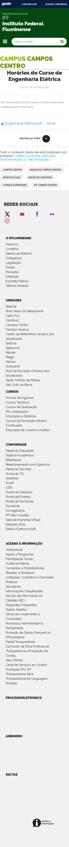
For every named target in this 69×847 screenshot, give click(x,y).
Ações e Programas (20, 554)
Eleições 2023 (15, 524)
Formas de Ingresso (20, 398)
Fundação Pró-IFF (18, 669)
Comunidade (16, 444)
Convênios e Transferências (25, 568)
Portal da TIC (15, 474)
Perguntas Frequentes (21, 605)
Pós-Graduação (17, 411)
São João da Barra (19, 385)
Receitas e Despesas (20, 573)
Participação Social (19, 559)
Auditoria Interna (17, 563)
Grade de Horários (40, 177)
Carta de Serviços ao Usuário (26, 665)
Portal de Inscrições (20, 501)
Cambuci (12, 320)
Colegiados (14, 258)
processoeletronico (24, 698)
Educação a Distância (21, 416)
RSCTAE (12, 774)
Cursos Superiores (14, 185)
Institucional (14, 550)
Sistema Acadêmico (20, 455)
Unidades (13, 300)
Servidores (13, 586)
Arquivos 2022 (12, 177)
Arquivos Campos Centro (45, 169)
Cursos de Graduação (21, 407)
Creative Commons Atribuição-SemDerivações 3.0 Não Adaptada (28, 157)
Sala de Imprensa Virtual (23, 520)
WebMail (12, 478)
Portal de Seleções (19, 492)
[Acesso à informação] (44, 823)
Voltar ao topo (29, 138)
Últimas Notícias (17, 286)
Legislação (13, 263)
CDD (9, 487)
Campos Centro (12, 169)
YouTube (22, 214)
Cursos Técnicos (17, 402)
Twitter (7, 214)
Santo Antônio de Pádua (23, 380)
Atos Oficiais (14, 660)
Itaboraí (11, 343)
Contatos (12, 249)
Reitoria (11, 306)
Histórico (12, 244)
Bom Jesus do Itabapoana (24, 311)
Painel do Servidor (19, 469)
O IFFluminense (18, 238)
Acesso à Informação (24, 543)
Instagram (7, 221)
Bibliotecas (13, 460)
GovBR (6, 4)
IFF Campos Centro (45, 185)
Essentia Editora (17, 281)
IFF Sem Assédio (17, 515)
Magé (10, 357)
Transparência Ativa (20, 674)
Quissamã (13, 366)
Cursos (12, 391)
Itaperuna (12, 348)
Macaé (10, 352)
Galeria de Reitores (19, 253)
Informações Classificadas (24, 591)
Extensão (12, 276)
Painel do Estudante (20, 451)
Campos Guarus (17, 329)
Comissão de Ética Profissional (27, 646)
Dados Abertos (16, 609)
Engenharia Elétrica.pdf (23, 123)
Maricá (10, 362)
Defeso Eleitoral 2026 (21, 529)
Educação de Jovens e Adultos (28, 430)
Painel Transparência (20, 642)
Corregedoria (15, 510)
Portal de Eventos (18, 497)
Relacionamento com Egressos (28, 464)
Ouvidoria (13, 506)
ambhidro (14, 736)
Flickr (52, 214)
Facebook (37, 214)
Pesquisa (12, 272)
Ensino (10, 267)
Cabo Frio (12, 316)
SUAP (10, 483)
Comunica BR (29, 4)
